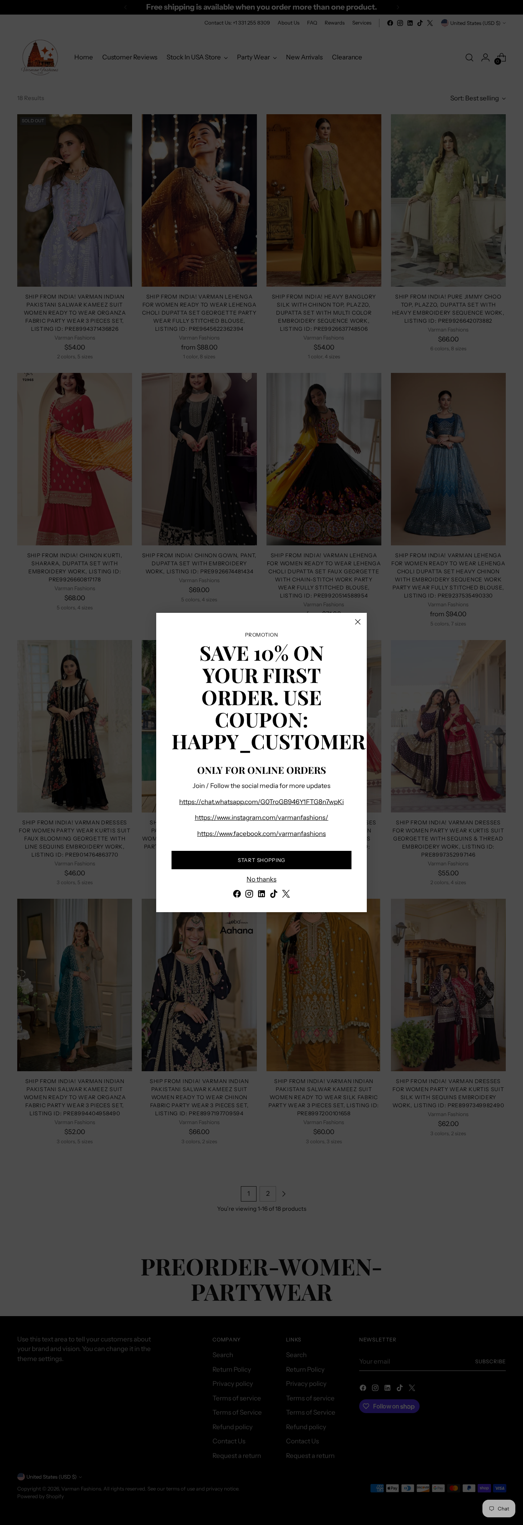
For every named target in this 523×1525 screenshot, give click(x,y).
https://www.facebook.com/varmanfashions (261, 833)
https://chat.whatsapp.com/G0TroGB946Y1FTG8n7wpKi (261, 802)
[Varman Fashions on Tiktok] (273, 895)
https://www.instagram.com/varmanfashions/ (262, 817)
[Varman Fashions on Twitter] (286, 895)
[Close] (358, 622)
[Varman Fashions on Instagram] (249, 895)
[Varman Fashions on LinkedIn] (261, 895)
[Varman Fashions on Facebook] (237, 895)
